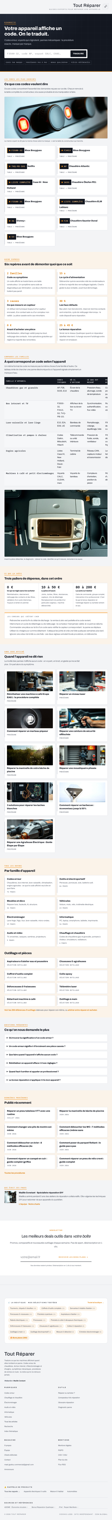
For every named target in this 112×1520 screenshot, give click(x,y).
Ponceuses (39, 1320)
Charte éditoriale (10, 1455)
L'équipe (23, 1204)
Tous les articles (10, 1422)
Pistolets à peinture (46, 1314)
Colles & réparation (75, 1326)
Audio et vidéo (9, 1407)
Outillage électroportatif (40, 1332)
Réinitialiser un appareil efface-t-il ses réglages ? (33, 1063)
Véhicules (8, 1417)
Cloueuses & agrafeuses (50, 1326)
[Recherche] (106, 5)
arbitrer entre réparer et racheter (82, 1010)
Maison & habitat (56, 1491)
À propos (7, 1445)
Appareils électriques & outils (35, 1491)
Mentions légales (64, 1445)
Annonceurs (9, 1469)
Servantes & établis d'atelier (82, 1308)
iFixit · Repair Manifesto (68, 1507)
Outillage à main (17, 1332)
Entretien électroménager (90, 1332)
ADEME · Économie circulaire (16, 1507)
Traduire (78, 54)
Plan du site (62, 1460)
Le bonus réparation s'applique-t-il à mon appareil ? (35, 1080)
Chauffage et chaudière (13, 1398)
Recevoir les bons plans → (73, 1257)
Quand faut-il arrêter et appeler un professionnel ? (34, 1071)
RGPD (60, 1450)
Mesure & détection (65, 1332)
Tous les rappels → (12, 1491)
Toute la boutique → (96, 1303)
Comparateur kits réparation (69, 1398)
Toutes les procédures (14, 1173)
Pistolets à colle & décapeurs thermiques (68, 1320)
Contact (7, 1460)
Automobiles (72, 1491)
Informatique (9, 1412)
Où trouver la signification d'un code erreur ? (31, 1038)
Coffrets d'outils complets (53, 1308)
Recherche (8, 1426)
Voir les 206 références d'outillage (20, 1010)
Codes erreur (9, 1393)
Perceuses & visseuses (21, 1314)
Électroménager (10, 1402)
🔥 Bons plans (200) (18, 1338)
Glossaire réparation (66, 1402)
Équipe (7, 1450)
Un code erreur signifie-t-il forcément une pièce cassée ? (37, 1046)
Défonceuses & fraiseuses (22, 1326)
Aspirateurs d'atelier (70, 1314)
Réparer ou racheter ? (66, 1393)
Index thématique (11, 1431)
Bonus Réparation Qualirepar (43, 1507)
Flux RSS (62, 1465)
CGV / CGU (62, 1455)
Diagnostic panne (65, 1407)
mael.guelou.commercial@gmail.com (19, 1465)
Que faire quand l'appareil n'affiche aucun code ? (33, 1055)
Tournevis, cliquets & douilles (23, 1308)
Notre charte (34, 1204)
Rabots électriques (19, 1320)
